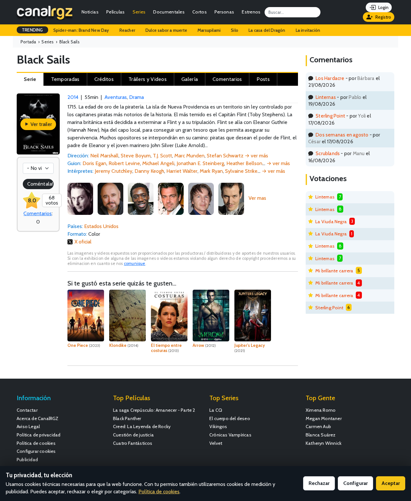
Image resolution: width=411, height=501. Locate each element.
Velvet (215, 443)
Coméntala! (40, 184)
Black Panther (127, 418)
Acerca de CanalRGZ (38, 418)
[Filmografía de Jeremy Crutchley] (80, 198)
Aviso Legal (28, 426)
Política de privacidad (38, 435)
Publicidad (27, 459)
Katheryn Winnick (323, 443)
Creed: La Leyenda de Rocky (142, 426)
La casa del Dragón (267, 30)
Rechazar (319, 483)
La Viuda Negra (331, 221)
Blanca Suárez (321, 435)
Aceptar (390, 483)
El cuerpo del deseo (229, 418)
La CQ (215, 410)
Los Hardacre (330, 78)
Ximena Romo (321, 410)
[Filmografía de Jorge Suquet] (231, 198)
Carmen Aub (318, 426)
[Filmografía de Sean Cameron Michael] (201, 198)
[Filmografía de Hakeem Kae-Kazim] (140, 198)
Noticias (90, 12)
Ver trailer (40, 124)
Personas (224, 12)
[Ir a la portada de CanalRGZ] (45, 12)
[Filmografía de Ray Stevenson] (171, 198)
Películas (115, 12)
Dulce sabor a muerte (166, 30)
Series (139, 12)
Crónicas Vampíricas (230, 435)
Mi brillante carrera (334, 271)
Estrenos (251, 12)
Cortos (199, 12)
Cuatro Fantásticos (133, 443)
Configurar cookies (36, 451)
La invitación (308, 30)
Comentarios (37, 213)
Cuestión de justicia (133, 435)
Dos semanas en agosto (342, 135)
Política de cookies (36, 443)
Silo (234, 30)
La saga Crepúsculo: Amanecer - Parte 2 (154, 410)
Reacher (127, 30)
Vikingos (218, 426)
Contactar (27, 410)
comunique (134, 263)
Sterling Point (330, 116)
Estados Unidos (101, 226)
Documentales (169, 12)
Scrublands (328, 153)
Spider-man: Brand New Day (81, 30)
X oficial (83, 242)
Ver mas (257, 198)
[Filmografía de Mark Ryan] (110, 198)
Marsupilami (209, 30)
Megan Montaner (324, 418)
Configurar (355, 483)
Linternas (326, 97)
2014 (72, 97)
